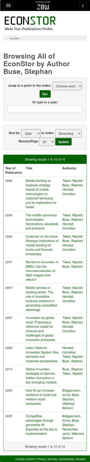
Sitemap (52, 459)
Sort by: (15, 133)
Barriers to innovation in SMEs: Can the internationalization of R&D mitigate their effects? (42, 271)
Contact (20, 459)
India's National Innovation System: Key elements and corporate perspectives (42, 354)
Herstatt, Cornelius (68, 191)
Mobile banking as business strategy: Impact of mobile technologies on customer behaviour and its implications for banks (41, 193)
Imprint (31, 459)
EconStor (15, 38)
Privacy (41, 459)
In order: (48, 133)
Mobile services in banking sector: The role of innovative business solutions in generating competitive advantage (41, 298)
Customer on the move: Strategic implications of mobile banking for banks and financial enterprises (42, 245)
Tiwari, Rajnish (72, 180)
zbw (43, 7)
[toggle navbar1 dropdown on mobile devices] (8, 5)
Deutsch (81, 459)
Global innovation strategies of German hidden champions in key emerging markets (41, 375)
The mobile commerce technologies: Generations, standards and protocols (42, 221)
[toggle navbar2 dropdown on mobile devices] (83, 5)
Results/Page (28, 141)
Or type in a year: (45, 102)
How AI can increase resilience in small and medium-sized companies (41, 397)
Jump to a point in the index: (29, 85)
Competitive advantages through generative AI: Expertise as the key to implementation (41, 425)
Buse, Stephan (72, 185)
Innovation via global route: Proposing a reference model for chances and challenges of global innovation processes (40, 328)
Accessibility (66, 459)
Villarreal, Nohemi (68, 405)
